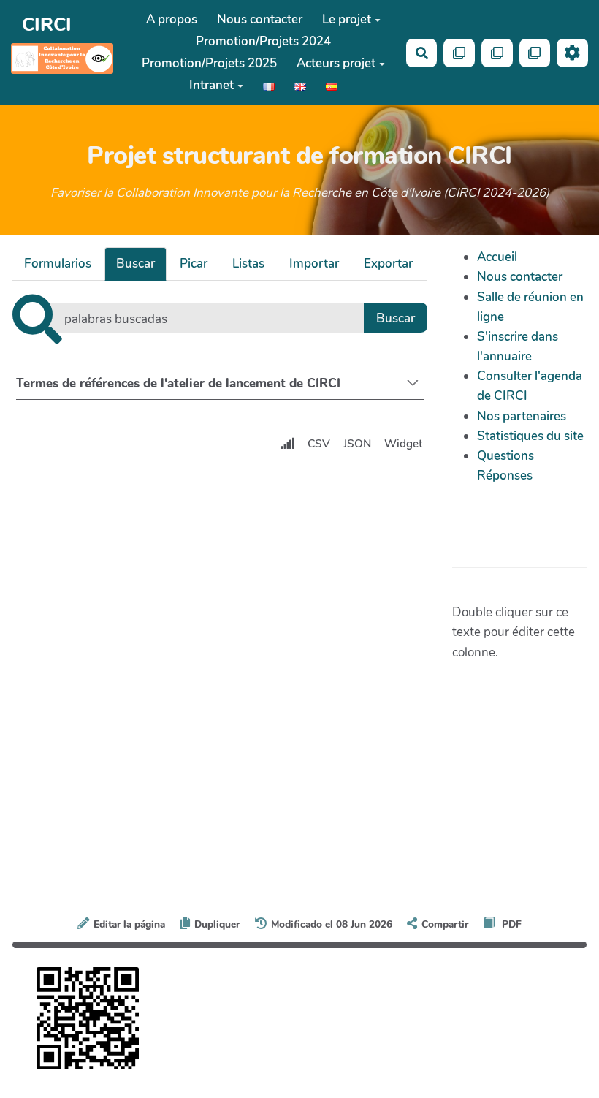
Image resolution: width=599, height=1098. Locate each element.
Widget (403, 443)
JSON (357, 443)
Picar (193, 263)
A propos (171, 19)
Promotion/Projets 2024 (263, 41)
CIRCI (47, 24)
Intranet (211, 85)
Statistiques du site (530, 436)
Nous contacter (259, 19)
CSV (319, 443)
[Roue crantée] (572, 53)
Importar (314, 263)
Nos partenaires (521, 416)
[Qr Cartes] (459, 53)
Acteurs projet (336, 63)
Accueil (497, 257)
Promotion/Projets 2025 (209, 63)
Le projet (346, 19)
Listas (248, 263)
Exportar (388, 263)
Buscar (135, 263)
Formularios (57, 263)
